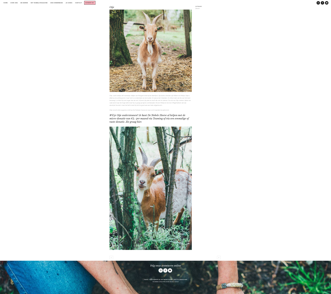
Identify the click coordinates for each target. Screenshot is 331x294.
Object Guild (174, 281)
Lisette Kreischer (180, 279)
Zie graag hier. (133, 121)
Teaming (158, 118)
